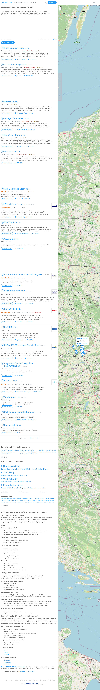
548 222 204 (33, 59)
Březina (52, 499)
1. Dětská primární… (82, 338)
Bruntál (3, 488)
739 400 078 (30, 322)
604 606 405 (33, 419)
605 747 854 (20, 433)
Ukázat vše (4, 457)
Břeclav (28, 469)
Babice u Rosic (17, 499)
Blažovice (36, 499)
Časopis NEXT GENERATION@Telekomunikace (12, 667)
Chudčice (37, 502)
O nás (30, 680)
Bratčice (47, 499)
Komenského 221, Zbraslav (22, 208)
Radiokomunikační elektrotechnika (29, 452)
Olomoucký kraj (10, 479)
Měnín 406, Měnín (6, 241)
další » (37, 438)
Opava (32, 488)
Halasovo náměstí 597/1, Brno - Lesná (11, 51)
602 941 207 (20, 375)
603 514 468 (20, 406)
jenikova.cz (20, 76)
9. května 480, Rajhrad (21, 278)
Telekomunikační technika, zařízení (29, 454)
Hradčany (20, 502)
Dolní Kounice (23, 500)
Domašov (39, 500)
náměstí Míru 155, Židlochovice (24, 384)
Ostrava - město (40, 488)
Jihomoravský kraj (11, 466)
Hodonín (34, 469)
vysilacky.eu (20, 340)
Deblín (17, 500)
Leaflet (88, 5)
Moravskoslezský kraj (13, 485)
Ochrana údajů (44, 680)
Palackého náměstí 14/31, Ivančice (10, 415)
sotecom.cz (20, 303)
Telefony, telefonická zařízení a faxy (48, 452)
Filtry (56, 39)
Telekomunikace (5, 454)
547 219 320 (29, 76)
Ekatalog (8, 2)
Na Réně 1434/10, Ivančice (8, 154)
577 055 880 (29, 358)
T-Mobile (6, 652)
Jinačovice (52, 502)
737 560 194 (20, 248)
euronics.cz (20, 358)
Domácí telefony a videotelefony (10, 450)
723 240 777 (31, 130)
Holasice (8, 502)
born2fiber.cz (20, 146)
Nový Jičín (26, 488)
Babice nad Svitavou (6, 499)
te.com (18, 199)
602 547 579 (20, 285)
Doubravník (45, 500)
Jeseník (3, 482)
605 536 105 (35, 233)
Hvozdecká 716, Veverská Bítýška (10, 428)
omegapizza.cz (21, 130)
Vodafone (6, 654)
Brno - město (11, 469)
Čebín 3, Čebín (5, 104)
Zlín (26, 475)
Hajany (3, 502)
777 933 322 (31, 146)
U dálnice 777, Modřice (8, 349)
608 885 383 (37, 392)
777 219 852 (20, 163)
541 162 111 (27, 199)
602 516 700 (30, 340)
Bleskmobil (7, 660)
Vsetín (22, 475)
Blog (41, 684)
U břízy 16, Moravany (7, 330)
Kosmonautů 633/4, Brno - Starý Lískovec (12, 67)
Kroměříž (4, 475)
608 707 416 (28, 217)
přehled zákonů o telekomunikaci (26, 671)
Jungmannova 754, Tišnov (8, 368)
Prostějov (16, 482)
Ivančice (46, 502)
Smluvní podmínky (13, 680)
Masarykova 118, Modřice (22, 312)
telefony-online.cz (21, 419)
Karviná (19, 488)
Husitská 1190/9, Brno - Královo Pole (11, 121)
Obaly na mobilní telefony (8, 452)
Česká (12, 500)
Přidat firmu (23, 680)
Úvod (5, 680)
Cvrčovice (3, 500)
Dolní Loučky (31, 500)
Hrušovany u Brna (29, 502)
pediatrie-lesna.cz (21, 59)
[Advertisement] (29, 27)
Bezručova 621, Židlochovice (9, 225)
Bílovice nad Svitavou (27, 499)
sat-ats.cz (19, 217)
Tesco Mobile (7, 662)
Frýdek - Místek (12, 488)
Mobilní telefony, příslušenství (47, 450)
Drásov (52, 500)
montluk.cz (20, 113)
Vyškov (40, 469)
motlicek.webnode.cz (22, 233)
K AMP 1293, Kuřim (21, 192)
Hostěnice (14, 502)
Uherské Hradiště (13, 475)
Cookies (52, 680)
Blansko (3, 469)
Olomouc (9, 482)
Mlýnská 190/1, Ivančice (8, 400)
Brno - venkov (21, 469)
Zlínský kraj (8, 472)
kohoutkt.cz (20, 322)
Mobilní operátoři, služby (27, 450)
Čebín (8, 500)
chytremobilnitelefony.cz (23, 392)
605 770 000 (29, 113)
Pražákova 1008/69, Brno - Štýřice (10, 138)
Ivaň (42, 502)
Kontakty (36, 680)
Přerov (22, 482)
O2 (4, 650)
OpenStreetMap (95, 5)
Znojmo (45, 469)
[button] (82, 347)
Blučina (42, 499)
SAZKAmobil (7, 664)
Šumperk (28, 482)
